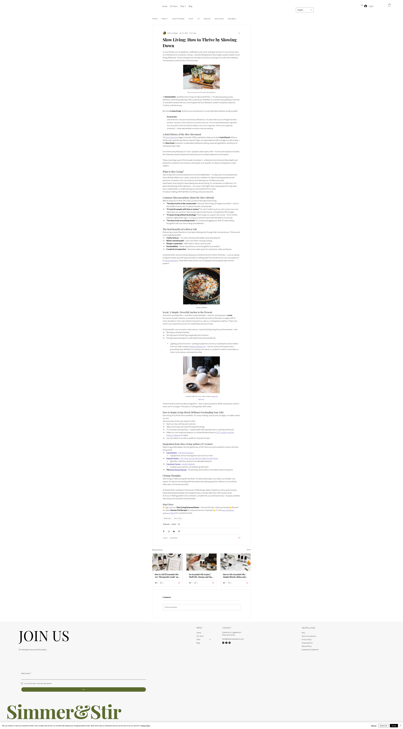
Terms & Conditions (309, 636)
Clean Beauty (232, 19)
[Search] (362, 5)
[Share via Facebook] (164, 531)
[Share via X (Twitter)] (169, 531)
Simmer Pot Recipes (178, 19)
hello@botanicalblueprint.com (233, 639)
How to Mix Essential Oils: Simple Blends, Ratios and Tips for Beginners (234, 575)
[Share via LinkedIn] (174, 531)
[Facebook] (226, 643)
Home (199, 633)
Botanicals (207, 19)
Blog (198, 643)
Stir (199, 19)
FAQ (303, 633)
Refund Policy (307, 646)
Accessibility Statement (310, 650)
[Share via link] (179, 531)
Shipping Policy (307, 643)
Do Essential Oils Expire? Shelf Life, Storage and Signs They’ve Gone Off (201, 575)
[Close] (400, 725)
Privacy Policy (307, 639)
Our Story (200, 636)
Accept (394, 726)
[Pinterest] (229, 643)
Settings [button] (373, 726)
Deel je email (26, 673)
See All (249, 549)
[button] (389, 5)
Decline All (383, 726)
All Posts (155, 19)
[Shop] (210, 639)
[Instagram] (223, 643)
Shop (198, 639)
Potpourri (165, 19)
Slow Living (177, 518)
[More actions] (239, 33)
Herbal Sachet (219, 19)
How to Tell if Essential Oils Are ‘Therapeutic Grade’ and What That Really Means (167, 575)
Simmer (191, 19)
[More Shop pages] (185, 6)
